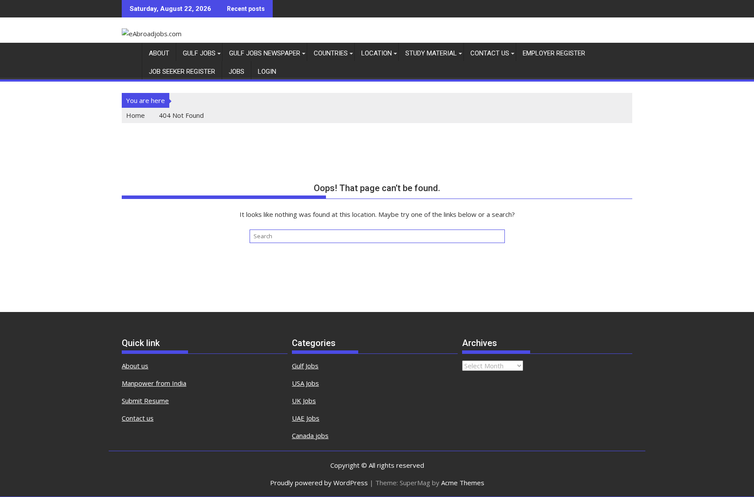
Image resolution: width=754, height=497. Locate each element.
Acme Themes (462, 482)
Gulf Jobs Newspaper (264, 53)
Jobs (236, 71)
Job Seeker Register (182, 71)
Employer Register (554, 53)
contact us (489, 53)
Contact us (138, 418)
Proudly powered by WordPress (319, 482)
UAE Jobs (305, 418)
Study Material (431, 53)
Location (376, 53)
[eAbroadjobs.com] (130, 51)
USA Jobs (305, 383)
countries (331, 53)
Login (267, 71)
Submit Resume (145, 400)
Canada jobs (310, 435)
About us (135, 365)
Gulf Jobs (199, 53)
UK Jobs (304, 400)
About (159, 53)
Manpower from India (154, 383)
